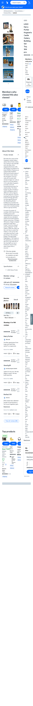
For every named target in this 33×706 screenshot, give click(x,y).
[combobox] (18, 2)
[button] (4, 306)
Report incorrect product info (12, 259)
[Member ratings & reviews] (18, 276)
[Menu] (2, 2)
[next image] (8, 83)
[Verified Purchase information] (17, 331)
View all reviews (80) (12, 421)
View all (16, 299)
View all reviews (10, 287)
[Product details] (18, 154)
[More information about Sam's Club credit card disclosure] (26, 157)
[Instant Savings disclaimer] (6, 464)
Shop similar (27, 91)
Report (18, 353)
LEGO (25, 20)
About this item (8, 151)
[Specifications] (18, 266)
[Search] (24, 2)
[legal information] (30, 64)
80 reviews (13, 284)
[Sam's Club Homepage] (7, 2)
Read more (27, 440)
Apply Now (26, 160)
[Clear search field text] (22, 2)
